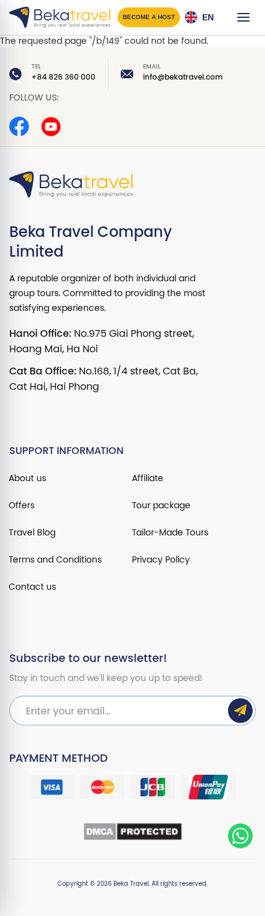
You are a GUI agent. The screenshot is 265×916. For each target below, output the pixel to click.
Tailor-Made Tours (170, 532)
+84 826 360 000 (63, 77)
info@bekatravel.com (182, 77)
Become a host (149, 17)
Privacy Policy (161, 559)
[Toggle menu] (243, 17)
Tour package (161, 505)
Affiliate (147, 478)
